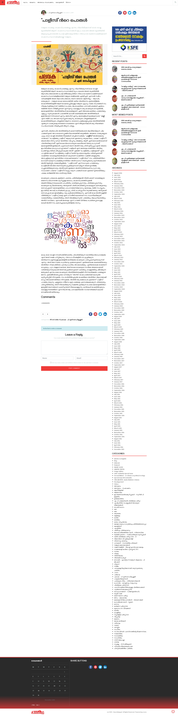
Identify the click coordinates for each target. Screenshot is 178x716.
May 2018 (117, 348)
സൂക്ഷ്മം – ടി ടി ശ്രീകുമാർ (122, 644)
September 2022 (119, 245)
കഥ (115, 509)
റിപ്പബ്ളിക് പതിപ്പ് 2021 (121, 615)
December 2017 (119, 359)
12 (49, 681)
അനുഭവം (117, 486)
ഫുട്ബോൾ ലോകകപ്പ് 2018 (123, 589)
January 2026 (118, 186)
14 (59, 681)
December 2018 (119, 333)
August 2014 (118, 439)
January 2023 (118, 236)
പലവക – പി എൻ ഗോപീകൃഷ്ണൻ (125, 577)
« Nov (33, 705)
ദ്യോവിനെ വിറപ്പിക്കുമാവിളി (123, 539)
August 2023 (118, 224)
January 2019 (118, 331)
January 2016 (118, 407)
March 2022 (118, 255)
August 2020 (118, 291)
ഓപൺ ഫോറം (119, 507)
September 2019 (119, 314)
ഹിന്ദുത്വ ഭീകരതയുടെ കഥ (123, 646)
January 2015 (118, 430)
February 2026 (118, 184)
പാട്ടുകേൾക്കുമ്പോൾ (121, 579)
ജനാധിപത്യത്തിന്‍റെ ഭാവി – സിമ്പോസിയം (129, 532)
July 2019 (117, 318)
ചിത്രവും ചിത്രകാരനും (122, 530)
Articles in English (120, 459)
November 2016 (119, 386)
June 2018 (117, 346)
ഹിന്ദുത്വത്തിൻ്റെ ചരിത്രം (123, 648)
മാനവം (116, 604)
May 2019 (117, 323)
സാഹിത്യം (118, 638)
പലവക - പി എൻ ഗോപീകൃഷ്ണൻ (71, 320)
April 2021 (117, 274)
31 (38, 695)
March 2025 (118, 198)
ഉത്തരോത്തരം (119, 499)
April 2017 (117, 375)
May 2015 (117, 424)
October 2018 (118, 337)
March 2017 (118, 377)
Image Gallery (118, 471)
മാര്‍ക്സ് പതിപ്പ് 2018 (121, 606)
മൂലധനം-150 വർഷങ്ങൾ (122, 608)
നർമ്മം (116, 566)
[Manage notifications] (173, 711)
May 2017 (117, 373)
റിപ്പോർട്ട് (117, 617)
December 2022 (119, 238)
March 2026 (118, 181)
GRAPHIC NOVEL (119, 469)
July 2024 (117, 203)
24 (38, 690)
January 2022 (118, 259)
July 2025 (117, 196)
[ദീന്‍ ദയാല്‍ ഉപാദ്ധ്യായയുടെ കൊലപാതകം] (114, 69)
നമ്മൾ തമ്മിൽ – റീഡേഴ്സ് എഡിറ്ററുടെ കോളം (128, 547)
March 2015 (118, 428)
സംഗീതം (117, 629)
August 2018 (118, 342)
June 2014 (117, 443)
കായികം (117, 520)
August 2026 (118, 173)
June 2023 (117, 226)
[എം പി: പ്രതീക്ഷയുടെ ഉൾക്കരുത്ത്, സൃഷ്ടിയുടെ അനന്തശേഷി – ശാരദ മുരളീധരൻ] (114, 107)
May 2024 (117, 207)
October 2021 (118, 264)
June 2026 (117, 177)
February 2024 (118, 211)
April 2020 (117, 300)
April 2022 (117, 253)
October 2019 (118, 312)
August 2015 (118, 418)
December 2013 (119, 449)
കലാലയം (117, 513)
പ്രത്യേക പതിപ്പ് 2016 (121, 585)
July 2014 (117, 441)
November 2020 (119, 285)
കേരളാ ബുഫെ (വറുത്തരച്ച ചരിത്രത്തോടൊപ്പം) (130, 524)
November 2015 (119, 411)
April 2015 (117, 426)
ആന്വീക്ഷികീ (118, 490)
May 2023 (117, 228)
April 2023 (117, 230)
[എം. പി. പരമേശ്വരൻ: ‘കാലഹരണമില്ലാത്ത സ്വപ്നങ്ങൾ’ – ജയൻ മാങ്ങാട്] (114, 98)
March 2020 (118, 302)
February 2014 (118, 447)
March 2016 (118, 403)
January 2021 (118, 280)
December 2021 (119, 262)
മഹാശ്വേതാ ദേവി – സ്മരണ (123, 602)
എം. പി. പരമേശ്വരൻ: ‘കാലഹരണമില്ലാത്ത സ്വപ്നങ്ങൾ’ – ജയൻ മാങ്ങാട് (133, 98)
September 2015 (119, 415)
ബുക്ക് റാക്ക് (118, 594)
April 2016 (117, 401)
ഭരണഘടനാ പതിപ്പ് (120, 596)
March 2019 (118, 327)
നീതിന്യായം (118, 556)
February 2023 (118, 234)
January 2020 (118, 306)
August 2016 (118, 392)
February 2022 (118, 257)
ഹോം (25, 3)
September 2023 (119, 221)
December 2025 (119, 188)
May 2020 (117, 297)
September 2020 (119, 289)
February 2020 (118, 304)
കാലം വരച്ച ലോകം (120, 522)
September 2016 (119, 390)
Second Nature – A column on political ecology (129, 475)
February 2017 (118, 380)
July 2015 (117, 420)
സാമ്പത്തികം (118, 636)
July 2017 (117, 369)
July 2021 (117, 268)
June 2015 (117, 422)
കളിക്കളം (117, 516)
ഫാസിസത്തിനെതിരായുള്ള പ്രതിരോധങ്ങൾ (129, 587)
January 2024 (118, 213)
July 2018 (117, 344)
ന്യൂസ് (116, 564)
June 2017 (117, 371)
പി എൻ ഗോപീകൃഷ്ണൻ (55, 13)
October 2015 (118, 413)
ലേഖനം (32, 3)
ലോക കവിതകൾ (120, 621)
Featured (117, 465)
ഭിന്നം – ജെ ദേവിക (120, 598)
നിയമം (116, 554)
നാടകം (116, 551)
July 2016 (117, 394)
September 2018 (119, 340)
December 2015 (119, 409)
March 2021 (118, 276)
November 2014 (119, 432)
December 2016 (119, 384)
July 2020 (117, 293)
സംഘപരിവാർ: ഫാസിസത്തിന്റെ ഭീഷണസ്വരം (130, 631)
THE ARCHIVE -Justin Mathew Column (126, 480)
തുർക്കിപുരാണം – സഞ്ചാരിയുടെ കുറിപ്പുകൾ (130, 535)
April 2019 (117, 325)
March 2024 (118, 209)
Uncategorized (119, 482)
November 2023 (119, 217)
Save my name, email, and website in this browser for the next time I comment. (75, 363)
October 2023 (118, 219)
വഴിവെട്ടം (117, 623)
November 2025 (119, 190)
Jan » (38, 705)
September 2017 (119, 365)
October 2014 (118, 434)
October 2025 (118, 192)
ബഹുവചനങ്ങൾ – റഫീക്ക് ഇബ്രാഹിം (127, 591)
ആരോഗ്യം (118, 492)
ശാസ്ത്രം (117, 627)
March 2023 (118, 232)
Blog (115, 461)
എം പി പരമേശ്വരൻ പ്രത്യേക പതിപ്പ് (127, 501)
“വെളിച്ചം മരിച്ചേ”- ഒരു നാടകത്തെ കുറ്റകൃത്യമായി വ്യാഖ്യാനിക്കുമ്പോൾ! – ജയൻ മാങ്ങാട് (133, 89)
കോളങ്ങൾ (60, 3)
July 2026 (117, 175)
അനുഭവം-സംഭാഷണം (45, 3)
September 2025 (119, 194)
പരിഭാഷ (117, 575)
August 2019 (118, 316)
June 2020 (117, 295)
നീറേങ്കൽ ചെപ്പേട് (120, 558)
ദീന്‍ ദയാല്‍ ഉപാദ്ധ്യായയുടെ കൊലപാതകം (131, 68)
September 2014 (119, 436)
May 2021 (117, 272)
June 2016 (117, 396)
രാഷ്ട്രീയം (117, 613)
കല (115, 511)
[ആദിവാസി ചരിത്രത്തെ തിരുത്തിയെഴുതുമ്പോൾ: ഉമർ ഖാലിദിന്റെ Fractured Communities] (114, 79)
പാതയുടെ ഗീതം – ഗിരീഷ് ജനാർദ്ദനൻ (127, 581)
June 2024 (117, 205)
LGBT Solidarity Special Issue (123, 473)
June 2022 (117, 249)
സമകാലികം (118, 634)
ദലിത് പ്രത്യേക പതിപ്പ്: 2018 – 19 (125, 537)
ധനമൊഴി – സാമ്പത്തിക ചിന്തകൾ (125, 543)
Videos (116, 484)
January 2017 (118, 382)
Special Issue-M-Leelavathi (123, 478)
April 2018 (117, 350)
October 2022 (118, 243)
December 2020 (119, 283)
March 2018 (118, 352)
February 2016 (118, 405)
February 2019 (118, 329)
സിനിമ (116, 642)
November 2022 (119, 240)
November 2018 (119, 335)
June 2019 (117, 321)
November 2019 (119, 310)
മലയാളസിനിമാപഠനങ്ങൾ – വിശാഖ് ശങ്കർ (128, 600)
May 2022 (117, 251)
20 (54, 686)
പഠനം (116, 572)
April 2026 (117, 179)
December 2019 (119, 308)
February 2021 (118, 278)
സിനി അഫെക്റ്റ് (119, 640)
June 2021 (117, 270)
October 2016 (118, 388)
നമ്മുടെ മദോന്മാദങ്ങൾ (122, 545)
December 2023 (119, 215)
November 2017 (119, 361)
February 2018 (118, 354)
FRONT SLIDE (55, 320)
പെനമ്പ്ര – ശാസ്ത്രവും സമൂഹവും (125, 583)
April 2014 (117, 445)
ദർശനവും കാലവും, (121, 541)
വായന (116, 625)
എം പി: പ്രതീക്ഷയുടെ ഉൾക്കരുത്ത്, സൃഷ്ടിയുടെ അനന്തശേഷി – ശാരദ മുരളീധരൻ (133, 107)
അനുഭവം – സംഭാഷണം (122, 488)
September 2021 (119, 266)
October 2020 (118, 287)
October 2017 (118, 363)
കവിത (116, 518)
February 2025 (118, 200)
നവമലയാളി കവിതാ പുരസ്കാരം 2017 (126, 549)
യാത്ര (116, 610)
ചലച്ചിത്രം (117, 528)
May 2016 (117, 399)
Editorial (117, 463)
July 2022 (117, 247)
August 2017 (118, 367)
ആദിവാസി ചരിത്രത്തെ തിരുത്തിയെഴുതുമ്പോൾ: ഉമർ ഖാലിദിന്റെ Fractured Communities (131, 79)
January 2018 (118, 356)
